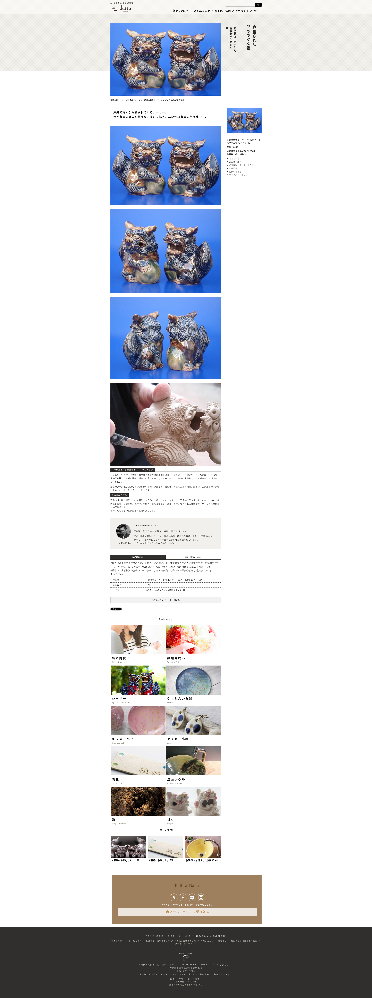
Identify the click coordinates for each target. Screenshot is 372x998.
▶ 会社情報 (232, 168)
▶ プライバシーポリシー (238, 175)
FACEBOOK (219, 936)
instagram (201, 897)
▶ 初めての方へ (234, 159)
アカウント (242, 10)
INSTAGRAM (202, 936)
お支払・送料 (222, 10)
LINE (187, 936)
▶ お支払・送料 (234, 162)
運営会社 (222, 941)
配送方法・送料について (158, 941)
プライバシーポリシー (186, 944)
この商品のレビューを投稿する (165, 600)
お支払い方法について (185, 941)
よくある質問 (202, 10)
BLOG (171, 936)
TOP (148, 936)
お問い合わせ (207, 941)
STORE (159, 936)
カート (257, 10)
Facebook (183, 897)
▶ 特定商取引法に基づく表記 (240, 165)
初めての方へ (181, 10)
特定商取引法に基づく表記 (244, 941)
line (192, 897)
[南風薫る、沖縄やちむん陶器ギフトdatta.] (121, 7)
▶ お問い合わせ (234, 172)
